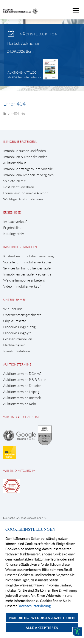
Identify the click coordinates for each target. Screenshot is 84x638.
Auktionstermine (17, 364)
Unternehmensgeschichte (22, 315)
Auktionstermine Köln (19, 404)
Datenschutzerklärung (34, 606)
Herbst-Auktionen (23, 43)
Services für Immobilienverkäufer (27, 268)
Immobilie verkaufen (20, 247)
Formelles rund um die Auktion (25, 193)
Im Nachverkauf (15, 221)
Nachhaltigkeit (14, 345)
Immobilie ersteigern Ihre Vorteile (28, 169)
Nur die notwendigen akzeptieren (42, 618)
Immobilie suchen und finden (24, 151)
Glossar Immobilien (17, 339)
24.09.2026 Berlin (21, 51)
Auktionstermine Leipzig (21, 392)
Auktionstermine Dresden (22, 386)
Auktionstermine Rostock (22, 398)
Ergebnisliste (12, 228)
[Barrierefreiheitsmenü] (77, 631)
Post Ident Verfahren (18, 187)
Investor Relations (16, 351)
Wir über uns (12, 309)
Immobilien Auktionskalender (25, 157)
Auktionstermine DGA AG (22, 373)
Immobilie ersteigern (20, 141)
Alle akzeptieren (42, 628)
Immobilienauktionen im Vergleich (28, 175)
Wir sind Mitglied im (19, 470)
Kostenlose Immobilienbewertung (28, 256)
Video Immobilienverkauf (21, 286)
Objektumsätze (14, 321)
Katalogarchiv (13, 234)
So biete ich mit (14, 181)
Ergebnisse (12, 212)
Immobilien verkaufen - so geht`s (27, 274)
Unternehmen (14, 299)
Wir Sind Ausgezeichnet (22, 417)
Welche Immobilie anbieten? (24, 280)
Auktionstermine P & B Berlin (24, 380)
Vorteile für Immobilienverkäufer (27, 262)
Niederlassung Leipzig (19, 327)
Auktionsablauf (14, 163)
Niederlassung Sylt (17, 333)
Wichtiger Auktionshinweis (23, 199)
